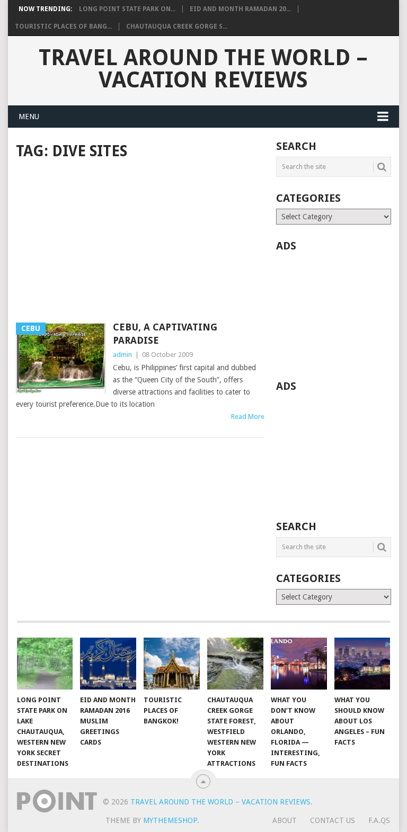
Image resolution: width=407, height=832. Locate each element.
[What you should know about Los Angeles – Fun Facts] (362, 664)
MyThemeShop (170, 820)
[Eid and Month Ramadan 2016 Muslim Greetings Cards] (108, 664)
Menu (29, 116)
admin (122, 355)
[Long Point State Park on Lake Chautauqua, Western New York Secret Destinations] (45, 664)
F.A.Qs (379, 820)
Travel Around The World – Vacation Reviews (203, 69)
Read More (247, 417)
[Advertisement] (140, 242)
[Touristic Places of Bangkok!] (172, 664)
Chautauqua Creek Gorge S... (176, 26)
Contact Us (332, 820)
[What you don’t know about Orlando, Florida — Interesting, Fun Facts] (299, 664)
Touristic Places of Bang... (63, 26)
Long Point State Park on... (127, 9)
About (284, 820)
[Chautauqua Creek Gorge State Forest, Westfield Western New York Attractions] (235, 664)
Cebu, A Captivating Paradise (165, 333)
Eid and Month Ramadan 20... (240, 9)
